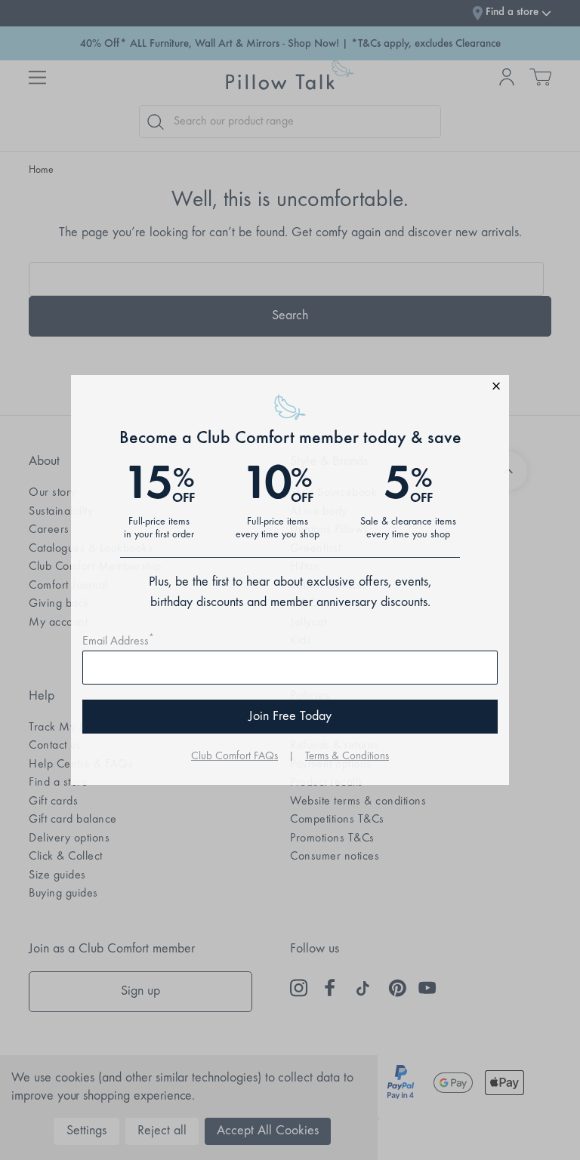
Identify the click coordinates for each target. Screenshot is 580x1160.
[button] (290, 388)
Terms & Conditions (347, 756)
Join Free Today (290, 717)
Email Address (118, 641)
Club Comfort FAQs (234, 756)
